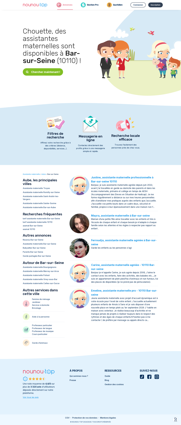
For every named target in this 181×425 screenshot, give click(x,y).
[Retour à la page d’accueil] (35, 5)
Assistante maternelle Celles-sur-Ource (41, 283)
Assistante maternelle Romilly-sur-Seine (41, 192)
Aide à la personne (40, 316)
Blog (107, 380)
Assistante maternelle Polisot (36, 275)
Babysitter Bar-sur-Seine (34, 248)
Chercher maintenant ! (45, 72)
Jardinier (36, 302)
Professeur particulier (42, 325)
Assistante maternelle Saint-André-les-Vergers (41, 197)
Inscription (155, 5)
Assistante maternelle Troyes (36, 188)
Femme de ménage (41, 299)
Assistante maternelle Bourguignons (39, 267)
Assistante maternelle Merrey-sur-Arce (41, 271)
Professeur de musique (43, 331)
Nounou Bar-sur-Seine (33, 240)
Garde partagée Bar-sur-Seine (37, 256)
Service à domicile (40, 305)
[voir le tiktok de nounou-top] (142, 377)
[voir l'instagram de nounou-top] (157, 377)
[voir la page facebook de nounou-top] (149, 377)
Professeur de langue (42, 328)
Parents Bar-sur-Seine (33, 252)
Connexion (138, 5)
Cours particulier (39, 334)
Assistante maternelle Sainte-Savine (39, 203)
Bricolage (36, 308)
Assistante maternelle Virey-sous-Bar (40, 279)
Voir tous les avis (31, 397)
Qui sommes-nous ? (79, 376)
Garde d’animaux (40, 343)
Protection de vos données (84, 418)
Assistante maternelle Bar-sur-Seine (39, 244)
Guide (107, 376)
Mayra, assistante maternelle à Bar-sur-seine (120, 215)
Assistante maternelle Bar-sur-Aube (39, 207)
